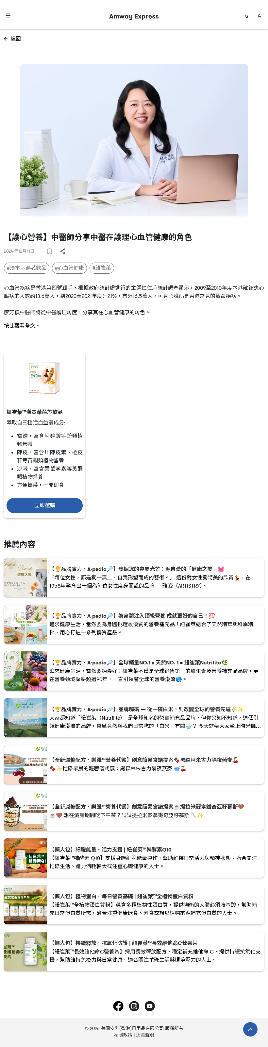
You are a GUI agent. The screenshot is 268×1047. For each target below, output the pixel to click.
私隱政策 (123, 1035)
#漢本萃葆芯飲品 (26, 268)
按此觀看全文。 (22, 326)
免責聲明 (145, 1035)
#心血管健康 (69, 268)
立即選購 (44, 505)
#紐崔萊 (101, 268)
